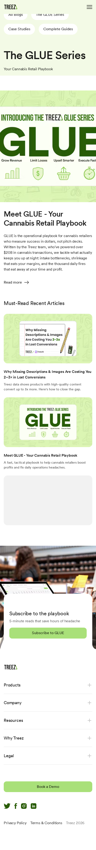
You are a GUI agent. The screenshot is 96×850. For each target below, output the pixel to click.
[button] (15, 14)
